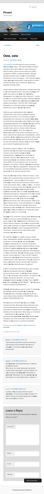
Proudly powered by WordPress (22, 490)
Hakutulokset (14, 34)
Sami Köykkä (23, 39)
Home (5, 34)
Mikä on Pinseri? (26, 34)
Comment (11, 426)
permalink (6, 327)
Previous (6, 45)
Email (9, 464)
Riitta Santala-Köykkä (10, 39)
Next (38, 45)
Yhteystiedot (33, 39)
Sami (19, 60)
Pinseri (7, 12)
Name (9, 453)
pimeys (8, 340)
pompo (8, 361)
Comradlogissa (7, 64)
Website (9, 474)
